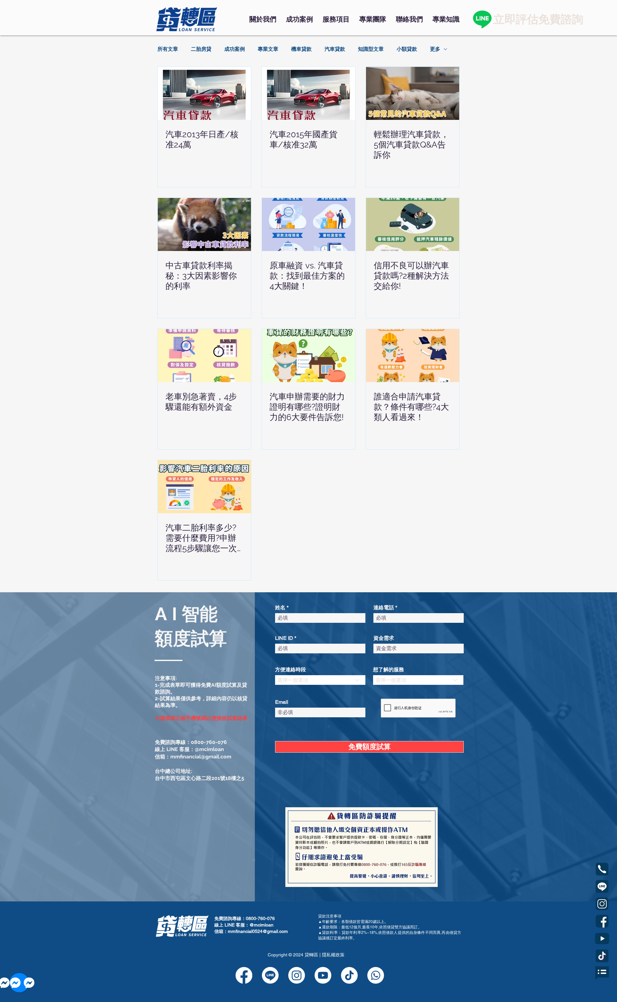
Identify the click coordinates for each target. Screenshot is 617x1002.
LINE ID (284, 638)
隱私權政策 (333, 954)
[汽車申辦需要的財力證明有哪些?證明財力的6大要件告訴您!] (308, 355)
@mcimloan (209, 749)
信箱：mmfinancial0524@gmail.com (251, 931)
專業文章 (268, 49)
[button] (336, 19)
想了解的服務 (388, 669)
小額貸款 (407, 49)
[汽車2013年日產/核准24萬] (204, 93)
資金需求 (383, 638)
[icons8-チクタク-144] (602, 955)
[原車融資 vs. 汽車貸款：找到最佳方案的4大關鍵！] (308, 224)
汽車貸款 (335, 49)
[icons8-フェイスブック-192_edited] (602, 921)
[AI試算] (602, 973)
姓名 (280, 607)
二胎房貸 (201, 49)
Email (281, 702)
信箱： (162, 757)
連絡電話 (383, 607)
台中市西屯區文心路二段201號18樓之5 (199, 778)
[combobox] (320, 680)
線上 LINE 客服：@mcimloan (243, 924)
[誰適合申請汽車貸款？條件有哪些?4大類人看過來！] (412, 355)
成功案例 (234, 49)
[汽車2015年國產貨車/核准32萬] (308, 93)
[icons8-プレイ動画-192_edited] (602, 938)
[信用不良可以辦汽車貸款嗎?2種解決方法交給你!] (412, 224)
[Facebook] (244, 975)
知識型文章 (371, 49)
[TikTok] (349, 975)
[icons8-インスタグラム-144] (602, 903)
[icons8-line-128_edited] (602, 886)
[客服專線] (375, 975)
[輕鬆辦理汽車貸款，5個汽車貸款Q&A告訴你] (412, 93)
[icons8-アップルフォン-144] (602, 869)
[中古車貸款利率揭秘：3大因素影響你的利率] (204, 224)
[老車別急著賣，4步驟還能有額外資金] (204, 355)
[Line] (482, 19)
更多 (435, 49)
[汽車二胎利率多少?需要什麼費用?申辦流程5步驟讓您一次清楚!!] (204, 486)
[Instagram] (296, 975)
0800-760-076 (209, 742)
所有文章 (167, 49)
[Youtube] (323, 975)
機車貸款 (301, 49)
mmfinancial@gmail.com (200, 757)
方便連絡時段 (290, 669)
